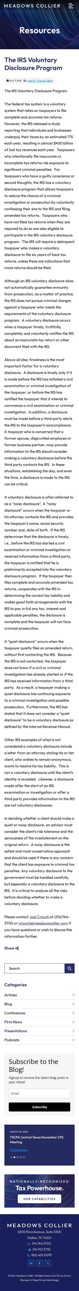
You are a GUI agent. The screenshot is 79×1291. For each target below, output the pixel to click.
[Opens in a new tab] (31, 1263)
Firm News (13, 1022)
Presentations (15, 1031)
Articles (10, 995)
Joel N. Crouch (36, 80)
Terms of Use (63, 1275)
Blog (50, 80)
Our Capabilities (39, 1199)
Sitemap (24, 1280)
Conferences (14, 1013)
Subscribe (39, 1107)
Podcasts (11, 1039)
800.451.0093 (41, 1255)
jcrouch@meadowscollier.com (43, 923)
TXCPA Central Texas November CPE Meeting (37, 1139)
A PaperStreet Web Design (44, 1280)
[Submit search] (70, 968)
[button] (11, 1157)
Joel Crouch (39, 916)
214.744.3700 (41, 1243)
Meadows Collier (24, 1275)
